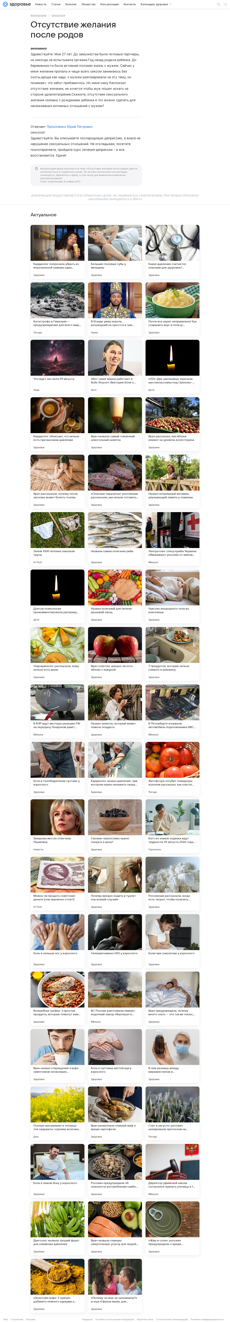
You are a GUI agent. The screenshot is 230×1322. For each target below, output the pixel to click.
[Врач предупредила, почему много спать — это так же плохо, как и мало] (172, 998)
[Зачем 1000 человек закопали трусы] (57, 539)
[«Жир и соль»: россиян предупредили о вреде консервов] (172, 1228)
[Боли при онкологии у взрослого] (172, 941)
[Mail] (5, 4)
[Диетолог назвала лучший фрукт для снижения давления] (57, 1228)
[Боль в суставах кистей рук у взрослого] (115, 1056)
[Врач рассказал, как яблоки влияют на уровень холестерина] (172, 424)
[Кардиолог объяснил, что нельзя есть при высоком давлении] (57, 424)
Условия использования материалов (114, 1319)
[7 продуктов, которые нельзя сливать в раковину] (172, 654)
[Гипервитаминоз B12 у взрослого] (115, 941)
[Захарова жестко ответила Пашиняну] (57, 826)
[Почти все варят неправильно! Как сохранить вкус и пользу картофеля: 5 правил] (172, 309)
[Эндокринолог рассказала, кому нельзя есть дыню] (57, 654)
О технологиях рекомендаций (172, 1319)
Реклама (30, 1319)
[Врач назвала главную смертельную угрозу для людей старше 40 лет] (115, 1228)
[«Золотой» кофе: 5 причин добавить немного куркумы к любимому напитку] (57, 1286)
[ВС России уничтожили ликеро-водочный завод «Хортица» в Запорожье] (115, 998)
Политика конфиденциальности (207, 1319)
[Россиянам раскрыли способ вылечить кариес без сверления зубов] (172, 1286)
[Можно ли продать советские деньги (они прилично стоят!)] (57, 884)
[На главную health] (19, 4)
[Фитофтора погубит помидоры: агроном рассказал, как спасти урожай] (172, 769)
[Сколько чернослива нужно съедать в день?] (115, 826)
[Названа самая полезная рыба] (115, 539)
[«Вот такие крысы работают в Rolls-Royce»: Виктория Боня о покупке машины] (115, 367)
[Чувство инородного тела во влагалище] (172, 596)
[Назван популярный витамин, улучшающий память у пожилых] (172, 482)
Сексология (58, 15)
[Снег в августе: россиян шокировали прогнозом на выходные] (172, 1113)
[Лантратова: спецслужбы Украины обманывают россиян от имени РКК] (172, 539)
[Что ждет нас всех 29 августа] (57, 367)
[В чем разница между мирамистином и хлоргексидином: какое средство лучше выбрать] (172, 1056)
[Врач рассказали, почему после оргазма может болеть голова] (57, 482)
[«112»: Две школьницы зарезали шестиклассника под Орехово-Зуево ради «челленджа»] (172, 367)
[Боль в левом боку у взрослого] (57, 1171)
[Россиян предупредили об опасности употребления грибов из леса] (115, 1171)
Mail (6, 1319)
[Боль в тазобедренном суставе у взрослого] (57, 769)
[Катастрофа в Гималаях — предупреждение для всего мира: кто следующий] (57, 309)
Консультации (38, 15)
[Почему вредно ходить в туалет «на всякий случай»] (115, 884)
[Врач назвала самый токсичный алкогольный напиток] (115, 424)
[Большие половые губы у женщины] (115, 252)
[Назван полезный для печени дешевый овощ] (115, 596)
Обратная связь (145, 1319)
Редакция (87, 1319)
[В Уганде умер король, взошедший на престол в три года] (115, 309)
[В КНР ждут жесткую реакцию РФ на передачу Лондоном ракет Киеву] (57, 711)
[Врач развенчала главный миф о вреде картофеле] (115, 1113)
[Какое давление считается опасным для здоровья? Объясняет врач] (172, 252)
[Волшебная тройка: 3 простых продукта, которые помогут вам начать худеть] (57, 998)
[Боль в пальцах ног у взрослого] (57, 941)
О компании (17, 1319)
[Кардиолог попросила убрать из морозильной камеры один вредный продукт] (57, 252)
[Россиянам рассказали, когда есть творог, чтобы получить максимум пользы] (172, 884)
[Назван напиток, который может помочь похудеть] (115, 711)
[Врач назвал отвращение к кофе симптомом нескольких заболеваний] (57, 1056)
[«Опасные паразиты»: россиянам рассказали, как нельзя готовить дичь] (115, 482)
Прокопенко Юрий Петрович (70, 127)
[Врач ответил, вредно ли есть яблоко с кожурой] (115, 654)
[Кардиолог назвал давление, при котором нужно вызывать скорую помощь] (115, 769)
